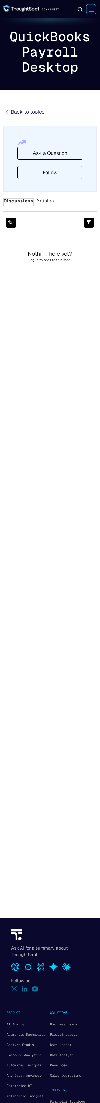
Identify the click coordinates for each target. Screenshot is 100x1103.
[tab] (18, 202)
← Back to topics (25, 112)
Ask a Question (50, 153)
